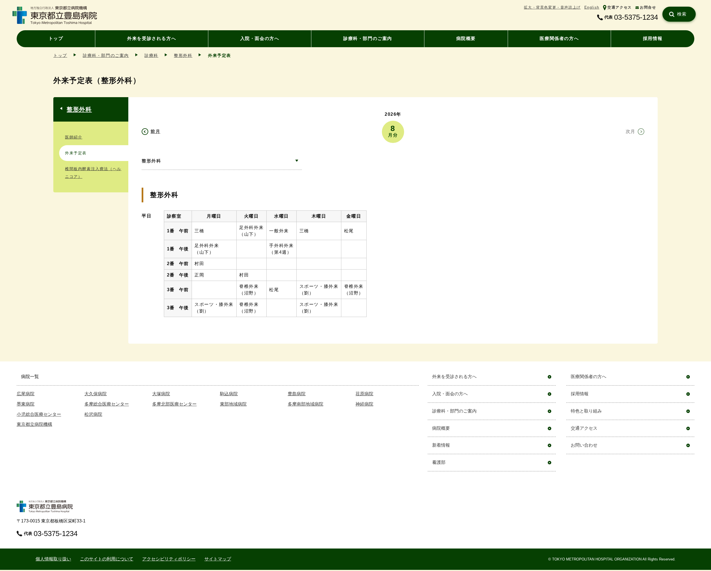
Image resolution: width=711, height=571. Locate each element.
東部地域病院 (233, 404)
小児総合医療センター (39, 414)
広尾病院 (25, 393)
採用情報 (652, 38)
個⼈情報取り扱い (53, 559)
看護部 (438, 462)
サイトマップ (217, 559)
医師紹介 (73, 137)
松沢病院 (93, 414)
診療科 (151, 55)
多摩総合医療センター (106, 404)
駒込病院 (229, 393)
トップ (56, 38)
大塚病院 (161, 393)
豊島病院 (297, 393)
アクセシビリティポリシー (169, 559)
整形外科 (183, 55)
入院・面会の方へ (259, 38)
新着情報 (441, 445)
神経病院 (364, 404)
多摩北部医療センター (174, 404)
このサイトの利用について (106, 559)
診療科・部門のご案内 (367, 38)
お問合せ (648, 7)
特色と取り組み (586, 411)
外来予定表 (76, 153)
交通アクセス (619, 7)
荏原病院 (364, 393)
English (591, 7)
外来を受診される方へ (151, 38)
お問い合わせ (584, 445)
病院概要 (466, 38)
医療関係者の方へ (559, 38)
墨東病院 (25, 404)
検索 (682, 14)
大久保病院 (95, 393)
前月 (155, 131)
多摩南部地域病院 (305, 404)
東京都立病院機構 (34, 424)
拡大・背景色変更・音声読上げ (552, 7)
